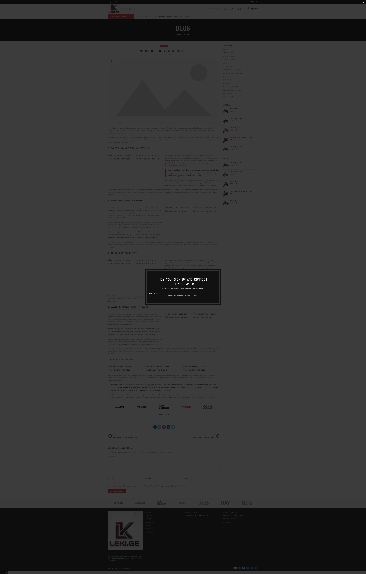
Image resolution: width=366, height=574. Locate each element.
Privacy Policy (193, 295)
